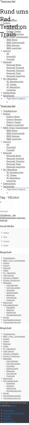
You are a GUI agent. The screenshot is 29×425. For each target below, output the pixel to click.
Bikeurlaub (7, 302)
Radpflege (10, 307)
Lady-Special (8, 275)
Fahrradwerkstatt (10, 305)
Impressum (8, 95)
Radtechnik (11, 312)
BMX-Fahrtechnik (15, 42)
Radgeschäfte (12, 292)
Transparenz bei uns (12, 322)
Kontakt (7, 416)
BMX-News (12, 39)
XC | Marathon (10, 78)
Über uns (7, 418)
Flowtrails (10, 300)
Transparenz (9, 421)
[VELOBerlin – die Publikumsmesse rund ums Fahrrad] (6, 208)
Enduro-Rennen (14, 28)
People (6, 317)
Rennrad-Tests (13, 73)
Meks (13, 405)
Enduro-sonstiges (15, 34)
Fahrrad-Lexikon (13, 287)
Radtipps (10, 310)
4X (7, 53)
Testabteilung (10, 20)
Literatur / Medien (11, 278)
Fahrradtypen (12, 285)
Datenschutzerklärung (13, 413)
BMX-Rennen (13, 45)
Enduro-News (13, 25)
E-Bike (5, 270)
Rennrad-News (13, 64)
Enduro (6, 23)
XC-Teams (11, 84)
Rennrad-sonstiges (15, 76)
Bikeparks (10, 295)
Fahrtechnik (11, 297)
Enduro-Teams (13, 31)
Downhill (11, 56)
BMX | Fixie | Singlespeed (15, 37)
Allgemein (4, 211)
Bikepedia (7, 282)
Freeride (10, 59)
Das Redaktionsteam (12, 320)
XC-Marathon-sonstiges (13, 88)
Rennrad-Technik (15, 67)
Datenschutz (9, 92)
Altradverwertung (13, 315)
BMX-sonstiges (13, 48)
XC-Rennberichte (14, 81)
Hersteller (10, 290)
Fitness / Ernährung (11, 280)
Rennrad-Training (15, 70)
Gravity (7, 51)
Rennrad (7, 62)
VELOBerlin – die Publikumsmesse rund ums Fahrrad (12, 218)
